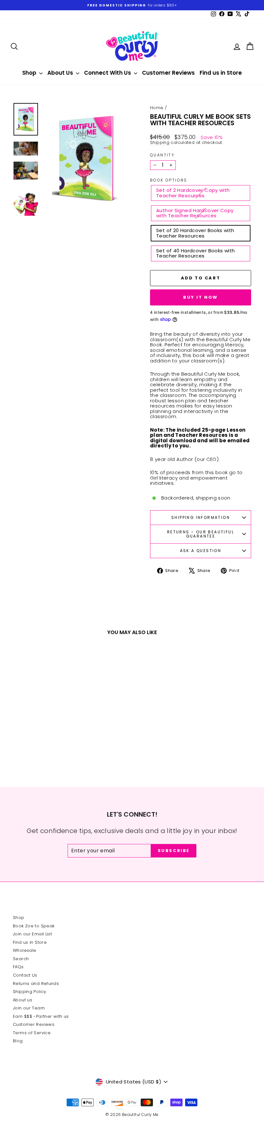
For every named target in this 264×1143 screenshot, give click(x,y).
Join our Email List (32, 934)
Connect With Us (108, 73)
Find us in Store (221, 73)
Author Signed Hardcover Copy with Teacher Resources (195, 213)
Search (21, 959)
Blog (18, 1041)
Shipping (159, 142)
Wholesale (24, 950)
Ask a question (201, 550)
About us (22, 1000)
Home (157, 108)
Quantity (162, 155)
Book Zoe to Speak (33, 926)
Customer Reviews (168, 73)
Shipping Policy (29, 991)
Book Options (168, 180)
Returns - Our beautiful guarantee (200, 534)
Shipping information (200, 517)
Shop (30, 73)
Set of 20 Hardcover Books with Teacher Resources (195, 233)
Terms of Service (32, 1033)
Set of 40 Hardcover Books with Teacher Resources (195, 253)
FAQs (18, 967)
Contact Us (25, 975)
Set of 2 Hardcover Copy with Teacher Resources (193, 193)
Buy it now (200, 297)
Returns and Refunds (36, 983)
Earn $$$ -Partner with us (41, 1016)
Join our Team (29, 1008)
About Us (60, 73)
